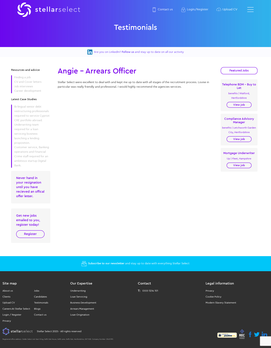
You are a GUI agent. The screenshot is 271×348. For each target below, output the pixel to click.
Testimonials (41, 302)
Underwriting (78, 291)
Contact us (165, 9)
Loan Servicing (78, 296)
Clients (6, 296)
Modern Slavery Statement (221, 302)
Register (30, 234)
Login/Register (197, 9)
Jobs (36, 291)
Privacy (7, 321)
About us (8, 291)
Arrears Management (82, 309)
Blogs (37, 309)
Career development (27, 90)
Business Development (83, 302)
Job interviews (23, 86)
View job (239, 104)
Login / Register (12, 315)
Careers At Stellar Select (16, 309)
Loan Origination (79, 315)
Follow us (128, 51)
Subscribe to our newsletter (106, 263)
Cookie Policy (213, 296)
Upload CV (229, 9)
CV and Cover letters (27, 81)
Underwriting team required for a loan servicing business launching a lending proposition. (26, 133)
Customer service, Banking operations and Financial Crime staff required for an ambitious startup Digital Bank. (31, 156)
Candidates (40, 296)
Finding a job (22, 77)
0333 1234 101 (150, 291)
